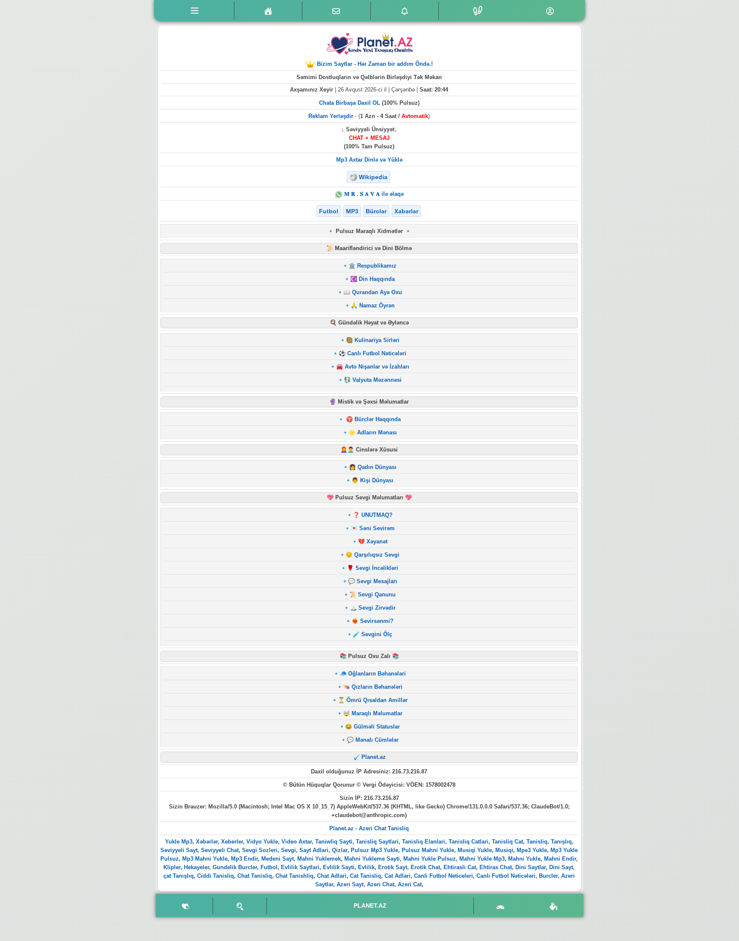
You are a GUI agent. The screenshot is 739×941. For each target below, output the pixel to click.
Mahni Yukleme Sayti (372, 858)
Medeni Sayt (277, 858)
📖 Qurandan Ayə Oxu (372, 292)
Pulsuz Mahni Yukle (428, 850)
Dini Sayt (561, 867)
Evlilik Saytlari (300, 867)
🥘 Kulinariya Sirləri (372, 340)
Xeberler (232, 841)
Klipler (171, 867)
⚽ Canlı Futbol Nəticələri (372, 353)
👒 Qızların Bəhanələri (372, 687)
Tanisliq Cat (507, 841)
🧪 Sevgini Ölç (372, 634)
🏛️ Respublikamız (372, 266)
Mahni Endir (560, 858)
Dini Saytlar (530, 867)
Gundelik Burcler (235, 867)
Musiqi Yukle (475, 850)
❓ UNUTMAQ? (373, 515)
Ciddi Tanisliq (215, 876)
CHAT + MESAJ (369, 138)
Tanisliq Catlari (468, 841)
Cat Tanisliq (365, 876)
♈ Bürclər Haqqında (372, 419)
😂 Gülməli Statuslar (372, 726)
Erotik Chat (425, 867)
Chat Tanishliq (294, 876)
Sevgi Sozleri (260, 850)
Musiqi (504, 850)
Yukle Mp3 (178, 841)
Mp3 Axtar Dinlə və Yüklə (369, 159)
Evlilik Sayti (339, 867)
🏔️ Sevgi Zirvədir (373, 608)
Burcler (548, 876)
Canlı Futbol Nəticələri (505, 876)
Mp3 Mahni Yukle (205, 858)
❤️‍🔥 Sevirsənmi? (372, 621)
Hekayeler (196, 867)
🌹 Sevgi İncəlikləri (372, 568)
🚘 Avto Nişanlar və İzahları (372, 366)
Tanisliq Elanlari (423, 841)
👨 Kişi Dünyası (372, 480)
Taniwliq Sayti (333, 841)
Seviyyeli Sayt (179, 850)
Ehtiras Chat (495, 867)
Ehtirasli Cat (459, 867)
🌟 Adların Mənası (373, 432)
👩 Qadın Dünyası (372, 467)
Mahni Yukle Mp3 (482, 858)
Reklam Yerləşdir (330, 116)
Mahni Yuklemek (319, 858)
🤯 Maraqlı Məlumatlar (372, 713)
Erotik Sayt (392, 867)
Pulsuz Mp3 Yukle (374, 850)
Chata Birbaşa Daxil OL (349, 103)
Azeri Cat (410, 884)
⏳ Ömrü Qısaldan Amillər (373, 700)
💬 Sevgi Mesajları (372, 581)
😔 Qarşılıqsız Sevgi (372, 555)
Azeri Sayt (350, 884)
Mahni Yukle (524, 858)
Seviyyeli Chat (220, 850)
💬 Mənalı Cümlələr (373, 740)
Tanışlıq (561, 841)
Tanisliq (536, 841)
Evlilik (366, 867)
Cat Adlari (397, 876)
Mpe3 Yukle (532, 850)
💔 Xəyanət (372, 541)
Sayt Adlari (313, 850)
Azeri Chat (380, 884)
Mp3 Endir (244, 858)
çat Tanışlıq (178, 876)
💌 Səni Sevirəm (373, 528)
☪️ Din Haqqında (372, 279)
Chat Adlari (331, 876)
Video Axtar (296, 841)
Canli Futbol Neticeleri (443, 876)
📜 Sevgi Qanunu (372, 594)
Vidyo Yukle (262, 841)
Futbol (269, 867)
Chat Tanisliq (254, 876)
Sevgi (288, 850)
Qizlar (339, 850)
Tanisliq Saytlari (377, 841)
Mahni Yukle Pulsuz (429, 858)
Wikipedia (373, 177)
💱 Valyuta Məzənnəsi (373, 380)
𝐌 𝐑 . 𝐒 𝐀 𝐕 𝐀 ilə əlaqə (373, 194)
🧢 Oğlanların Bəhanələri (373, 673)
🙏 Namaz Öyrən (373, 305)
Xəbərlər (207, 841)
